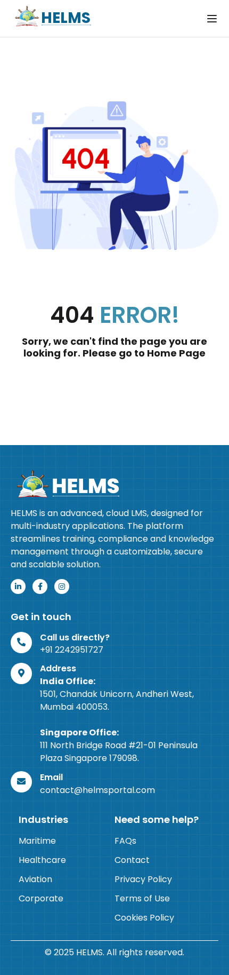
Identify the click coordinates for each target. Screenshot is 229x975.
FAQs (125, 841)
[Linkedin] (18, 586)
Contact (132, 860)
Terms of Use (142, 898)
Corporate (41, 898)
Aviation (35, 879)
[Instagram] (61, 586)
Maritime (37, 841)
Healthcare (42, 860)
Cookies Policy (144, 917)
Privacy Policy (143, 879)
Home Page (176, 353)
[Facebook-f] (39, 586)
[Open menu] (213, 18)
